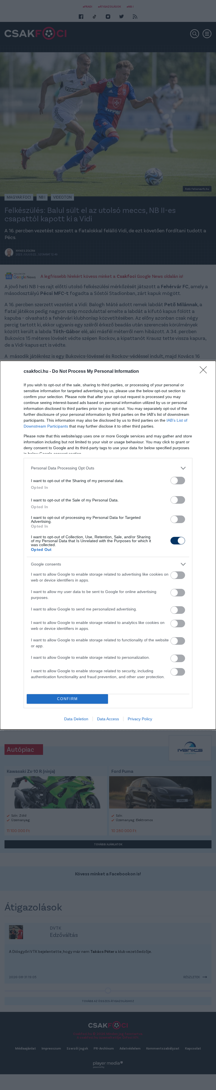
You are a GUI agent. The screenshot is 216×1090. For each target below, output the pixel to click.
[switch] (177, 480)
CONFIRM (67, 699)
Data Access (108, 719)
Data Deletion (76, 719)
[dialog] (108, 545)
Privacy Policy (140, 719)
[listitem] (108, 468)
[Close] (205, 371)
